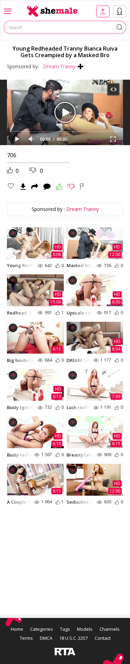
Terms (26, 638)
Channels (109, 629)
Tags (65, 629)
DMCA (46, 638)
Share (34, 187)
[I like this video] (59, 187)
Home (17, 629)
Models (85, 629)
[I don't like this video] (71, 187)
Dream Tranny (59, 66)
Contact (103, 638)
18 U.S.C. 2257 (73, 638)
